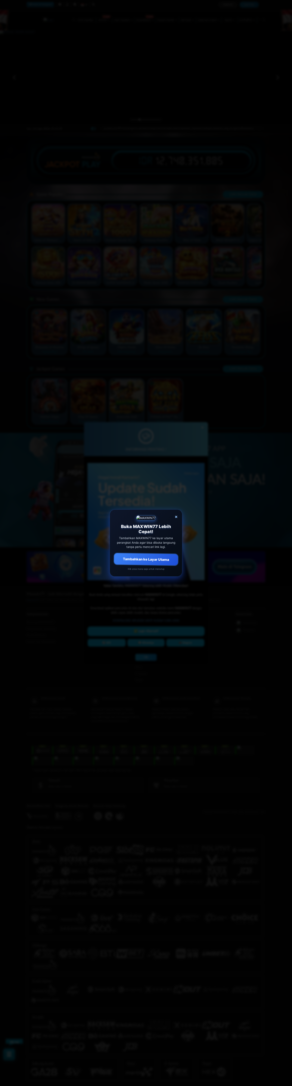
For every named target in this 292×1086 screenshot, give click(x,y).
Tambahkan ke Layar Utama (146, 559)
